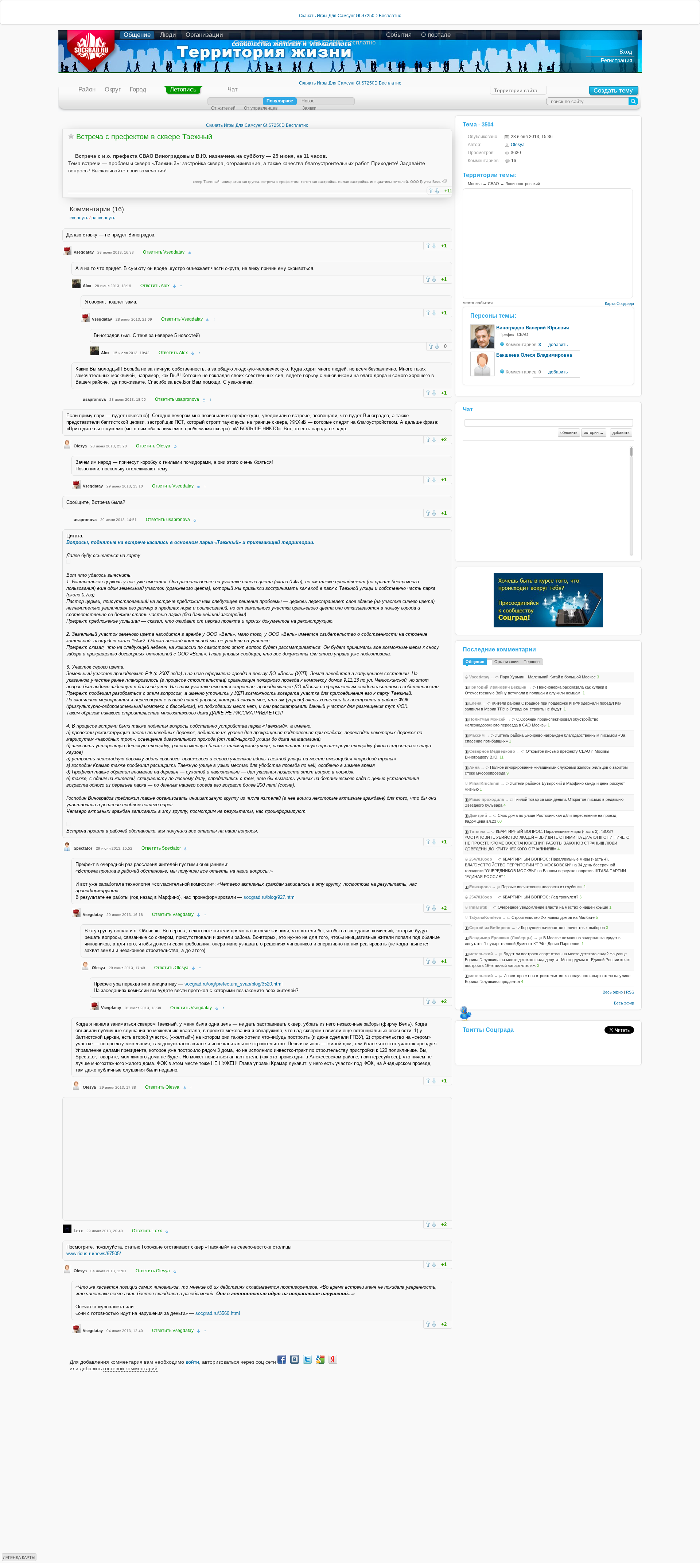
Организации (204, 34)
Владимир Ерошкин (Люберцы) (501, 938)
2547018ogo (480, 859)
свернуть (79, 217)
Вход (625, 51)
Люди (168, 34)
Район (87, 89)
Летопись (183, 89)
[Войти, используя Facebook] (281, 1359)
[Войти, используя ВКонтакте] (294, 1359)
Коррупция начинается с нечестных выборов (563, 927)
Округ (113, 89)
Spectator (83, 848)
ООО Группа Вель (425, 182)
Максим (477, 735)
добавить (558, 344)
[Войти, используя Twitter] (307, 1359)
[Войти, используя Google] (320, 1359)
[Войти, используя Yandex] (332, 1359)
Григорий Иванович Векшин (497, 687)
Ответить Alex (155, 285)
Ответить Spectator (161, 848)
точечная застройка (318, 182)
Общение (137, 34)
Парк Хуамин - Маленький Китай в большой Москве (548, 677)
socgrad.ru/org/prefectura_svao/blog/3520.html (233, 984)
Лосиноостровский (522, 183)
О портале (436, 34)
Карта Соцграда (619, 303)
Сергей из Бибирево (489, 927)
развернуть (103, 217)
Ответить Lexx (147, 1230)
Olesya (80, 446)
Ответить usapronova (177, 399)
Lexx (78, 1231)
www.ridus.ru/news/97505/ (93, 1253)
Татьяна (477, 831)
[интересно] (431, 190)
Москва (475, 183)
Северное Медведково (492, 751)
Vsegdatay (84, 252)
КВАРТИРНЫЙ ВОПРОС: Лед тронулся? (540, 897)
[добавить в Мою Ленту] (71, 136)
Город (138, 89)
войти (192, 1362)
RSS (630, 992)
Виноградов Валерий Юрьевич (532, 327)
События (399, 34)
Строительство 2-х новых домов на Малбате (553, 917)
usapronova (94, 399)
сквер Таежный (206, 182)
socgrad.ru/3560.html (217, 1313)
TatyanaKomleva (485, 917)
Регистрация (616, 60)
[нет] (434, 245)
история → (594, 432)
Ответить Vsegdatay (163, 252)
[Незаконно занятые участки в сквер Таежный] (68, 562)
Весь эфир (613, 992)
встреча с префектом (280, 182)
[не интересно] (437, 190)
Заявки (309, 108)
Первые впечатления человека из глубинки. (542, 887)
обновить (569, 432)
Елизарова (480, 887)
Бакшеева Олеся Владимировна (534, 355)
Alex (87, 285)
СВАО (493, 183)
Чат (233, 89)
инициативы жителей (389, 182)
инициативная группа (240, 182)
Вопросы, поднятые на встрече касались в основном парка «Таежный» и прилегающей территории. (190, 542)
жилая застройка (353, 182)
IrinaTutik (478, 907)
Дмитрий (478, 815)
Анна (474, 767)
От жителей (223, 108)
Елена (475, 703)
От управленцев (260, 108)
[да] (428, 245)
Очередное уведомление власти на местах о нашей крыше (553, 907)
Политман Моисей (487, 719)
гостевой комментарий (130, 1368)
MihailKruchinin (484, 783)
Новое (308, 100)
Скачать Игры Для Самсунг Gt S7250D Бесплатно (350, 15)
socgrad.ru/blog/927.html (270, 897)
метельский (481, 954)
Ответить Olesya (153, 445)
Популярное (280, 100)
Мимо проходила (486, 799)
